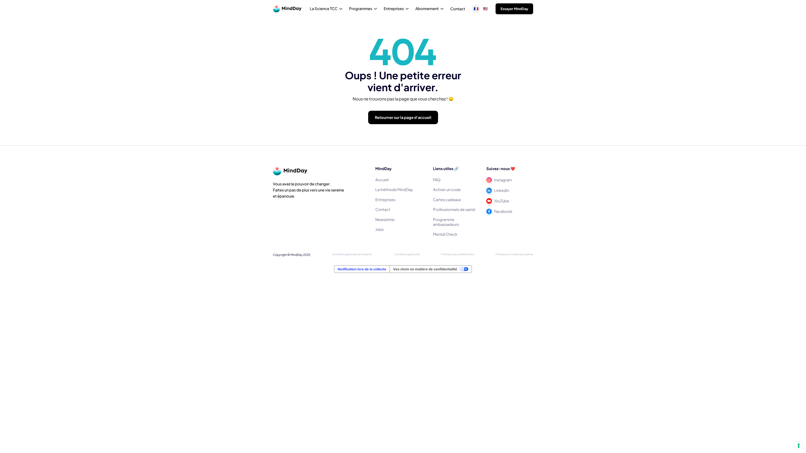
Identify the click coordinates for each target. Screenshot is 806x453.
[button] (326, 9)
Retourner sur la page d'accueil (403, 117)
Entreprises (385, 199)
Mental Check (445, 234)
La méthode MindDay (394, 189)
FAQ (437, 179)
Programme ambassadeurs (446, 222)
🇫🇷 (476, 9)
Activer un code (447, 189)
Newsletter (385, 219)
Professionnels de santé (454, 209)
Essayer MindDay (514, 9)
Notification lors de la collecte (362, 269)
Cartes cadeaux (447, 199)
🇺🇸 (485, 9)
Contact (457, 8)
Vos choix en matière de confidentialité (425, 269)
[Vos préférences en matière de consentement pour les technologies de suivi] (799, 446)
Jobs (379, 229)
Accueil (382, 179)
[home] (287, 8)
